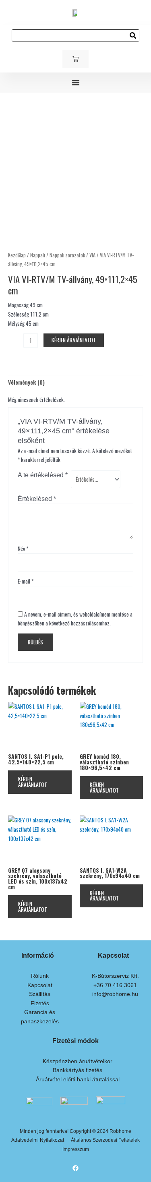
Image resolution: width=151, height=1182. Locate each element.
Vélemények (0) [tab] (26, 382)
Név (23, 548)
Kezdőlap (17, 255)
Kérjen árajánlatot (74, 340)
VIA (92, 255)
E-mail (25, 581)
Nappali (37, 255)
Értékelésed (37, 498)
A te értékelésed (43, 474)
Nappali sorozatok (67, 255)
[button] (76, 83)
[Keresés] (133, 35)
